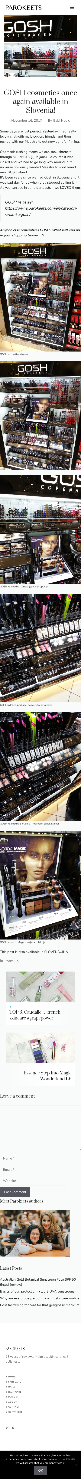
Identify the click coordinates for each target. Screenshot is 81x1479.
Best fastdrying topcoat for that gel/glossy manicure (39, 1305)
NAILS (11, 1386)
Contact (14, 1406)
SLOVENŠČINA (56, 952)
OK (40, 1470)
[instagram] (7, 1428)
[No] (76, 1465)
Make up (12, 961)
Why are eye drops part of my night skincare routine (39, 1298)
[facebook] (13, 1428)
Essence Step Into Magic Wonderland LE (48, 1076)
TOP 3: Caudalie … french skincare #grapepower (34, 1015)
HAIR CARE (15, 1392)
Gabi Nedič (61, 120)
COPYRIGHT (15, 1412)
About (12, 1402)
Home (12, 1376)
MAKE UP (13, 1396)
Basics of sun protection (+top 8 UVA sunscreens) (38, 1291)
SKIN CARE (14, 1381)
